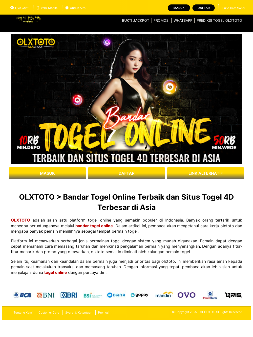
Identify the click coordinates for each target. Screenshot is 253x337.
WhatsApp (183, 20)
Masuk (179, 8)
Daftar (204, 8)
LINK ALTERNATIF (206, 173)
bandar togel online (94, 225)
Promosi (161, 20)
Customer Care (49, 312)
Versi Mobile (49, 8)
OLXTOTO (20, 220)
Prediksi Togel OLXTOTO (219, 20)
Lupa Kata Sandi (233, 8)
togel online (55, 272)
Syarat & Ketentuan (78, 312)
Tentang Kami (23, 312)
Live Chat (21, 8)
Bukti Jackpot (135, 20)
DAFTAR (126, 173)
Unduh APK (78, 8)
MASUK (47, 173)
